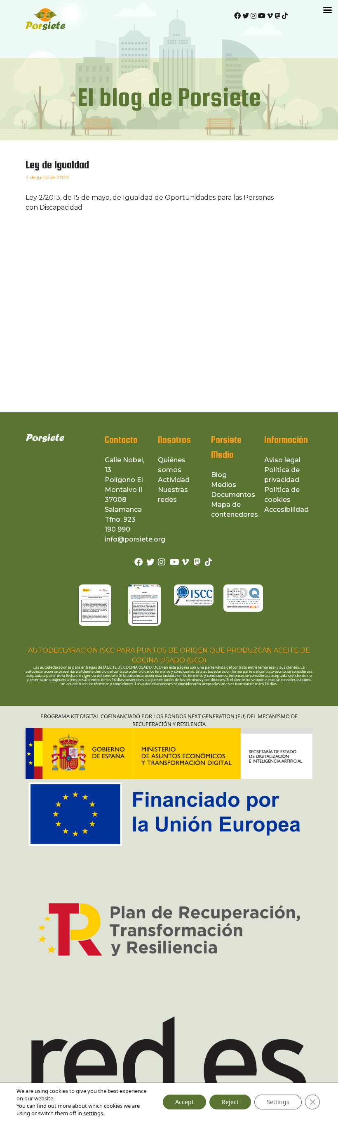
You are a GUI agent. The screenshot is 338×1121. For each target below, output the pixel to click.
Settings (278, 1102)
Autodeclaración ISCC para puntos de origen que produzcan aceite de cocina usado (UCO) (169, 655)
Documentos (233, 495)
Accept (184, 1102)
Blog (219, 475)
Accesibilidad (286, 509)
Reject (230, 1102)
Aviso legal (282, 460)
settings (93, 1113)
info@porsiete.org (135, 539)
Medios (223, 485)
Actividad (174, 480)
